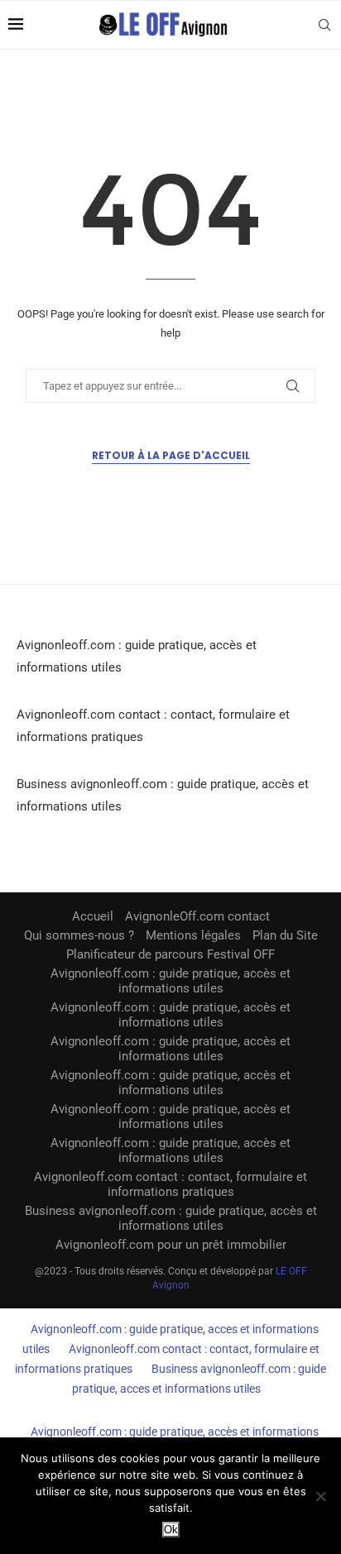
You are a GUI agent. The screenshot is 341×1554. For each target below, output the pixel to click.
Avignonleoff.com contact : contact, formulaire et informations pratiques (170, 1184)
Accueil (92, 916)
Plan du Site (285, 935)
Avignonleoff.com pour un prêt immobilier (170, 1244)
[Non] (320, 1496)
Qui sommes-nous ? (79, 935)
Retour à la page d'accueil (171, 455)
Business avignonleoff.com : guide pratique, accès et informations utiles (171, 1218)
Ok (171, 1529)
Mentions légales (193, 935)
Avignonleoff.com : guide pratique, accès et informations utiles (170, 981)
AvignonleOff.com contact (197, 916)
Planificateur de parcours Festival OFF (170, 954)
